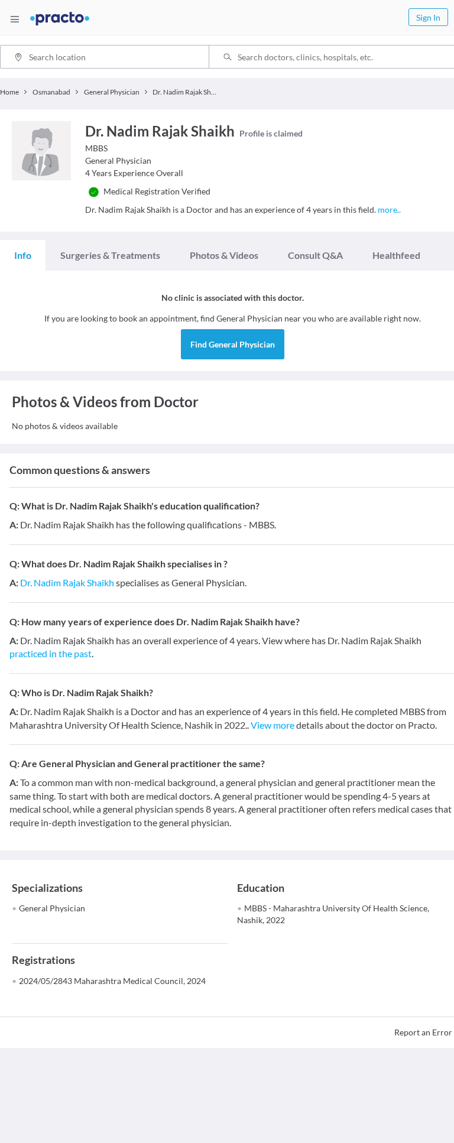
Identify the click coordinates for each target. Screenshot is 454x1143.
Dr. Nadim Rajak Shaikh (67, 582)
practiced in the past (50, 653)
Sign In (428, 17)
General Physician (52, 908)
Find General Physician (232, 344)
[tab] (23, 255)
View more (272, 724)
